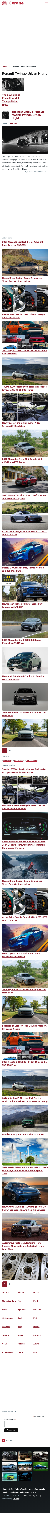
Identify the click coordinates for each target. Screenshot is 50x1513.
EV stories (18, 760)
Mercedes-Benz (9, 1301)
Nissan (21, 1292)
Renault (13, 123)
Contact (24, 1495)
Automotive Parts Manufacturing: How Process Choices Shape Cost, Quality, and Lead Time (23, 1246)
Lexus (20, 1352)
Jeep (20, 1327)
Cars (5, 1489)
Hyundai (21, 1310)
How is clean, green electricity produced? (23, 1134)
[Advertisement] (25, 38)
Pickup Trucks (21, 1489)
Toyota (5, 1292)
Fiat (35, 1318)
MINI (35, 1352)
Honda (36, 1292)
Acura (36, 1344)
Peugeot (6, 1327)
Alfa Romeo (7, 1352)
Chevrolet (37, 1335)
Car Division (31, 760)
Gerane (16, 3)
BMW (4, 1310)
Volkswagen (7, 1318)
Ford (35, 1301)
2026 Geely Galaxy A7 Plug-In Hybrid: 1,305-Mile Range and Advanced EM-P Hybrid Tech (25, 1170)
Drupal (16, 1498)
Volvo (4, 1344)
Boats (33, 1492)
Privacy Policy (35, 1495)
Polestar (21, 1344)
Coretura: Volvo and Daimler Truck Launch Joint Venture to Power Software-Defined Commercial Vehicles (23, 845)
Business (14, 1492)
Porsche (37, 1310)
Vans (31, 1489)
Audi (20, 1318)
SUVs (10, 1489)
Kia (19, 1301)
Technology (24, 1492)
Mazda (36, 1327)
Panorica (7, 760)
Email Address (10, 1419)
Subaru (5, 1335)
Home (4, 66)
